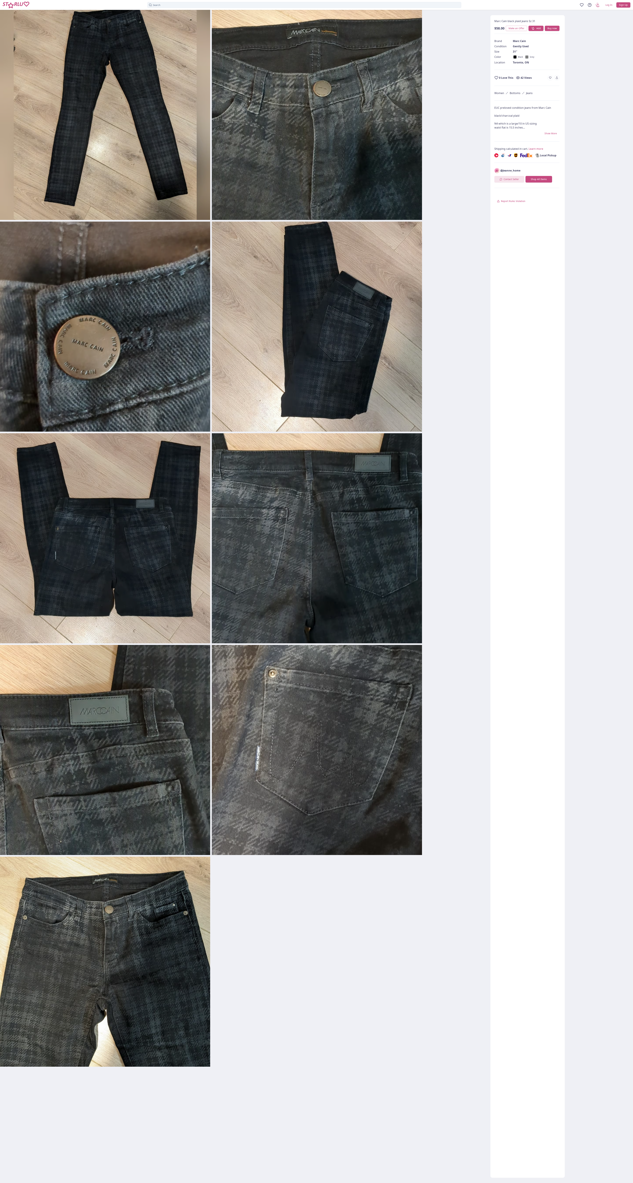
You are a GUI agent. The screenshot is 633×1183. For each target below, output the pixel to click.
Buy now (552, 28)
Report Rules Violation (513, 201)
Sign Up (623, 4)
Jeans (529, 93)
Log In (608, 4)
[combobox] (304, 5)
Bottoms (515, 93)
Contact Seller (511, 179)
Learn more (536, 149)
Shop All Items (539, 179)
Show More (550, 133)
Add (538, 28)
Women (499, 93)
